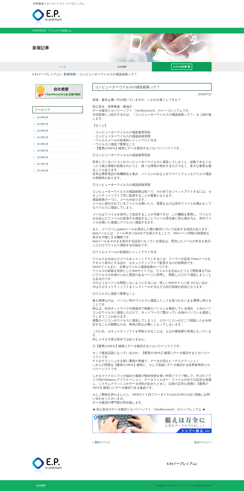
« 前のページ (101, 442)
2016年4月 (42, 144)
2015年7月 (42, 164)
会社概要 (40, 485)
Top (235, 482)
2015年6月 (42, 170)
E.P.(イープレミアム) (46, 74)
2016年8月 (42, 117)
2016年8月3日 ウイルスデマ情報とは (51, 30)
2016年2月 (42, 157)
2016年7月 (42, 124)
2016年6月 (42, 130)
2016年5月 (42, 137)
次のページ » (203, 442)
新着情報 (70, 74)
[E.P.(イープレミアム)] (47, 25)
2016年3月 (42, 150)
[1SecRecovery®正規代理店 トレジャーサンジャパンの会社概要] (57, 92)
